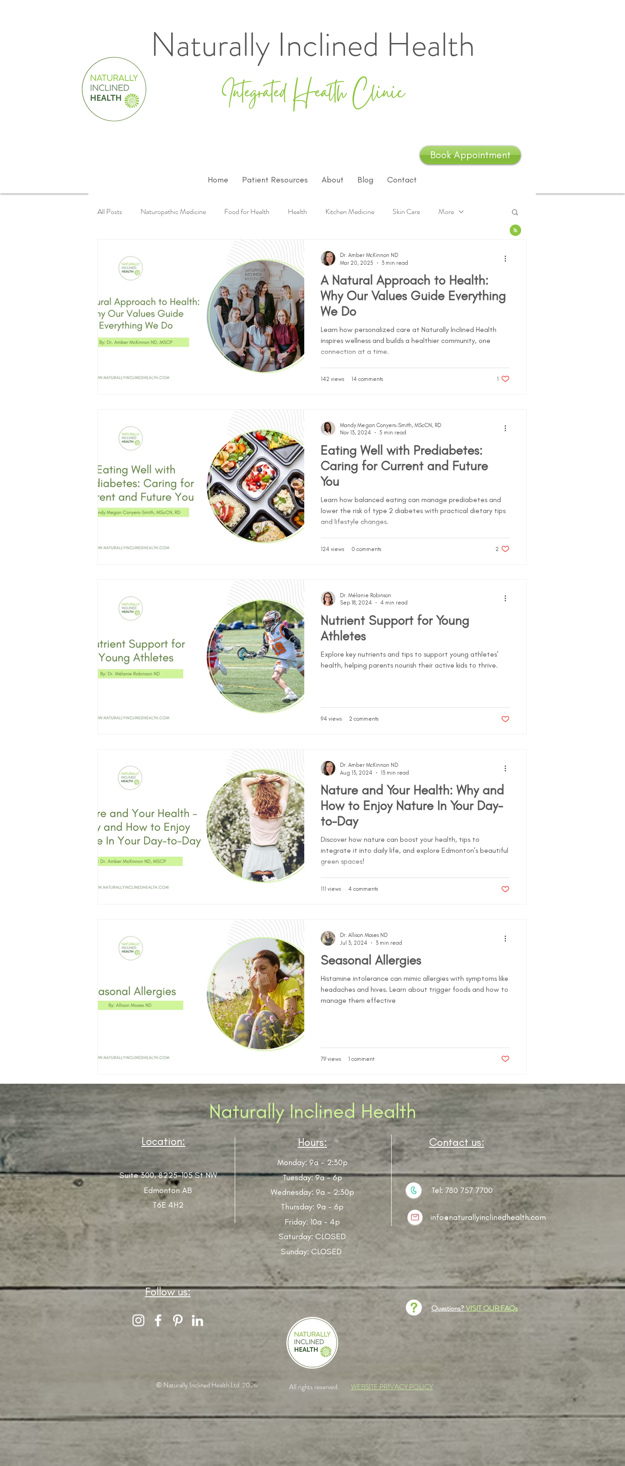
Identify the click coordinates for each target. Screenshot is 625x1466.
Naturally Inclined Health (312, 1111)
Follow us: (168, 1291)
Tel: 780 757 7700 (462, 1190)
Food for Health (246, 211)
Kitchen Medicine (349, 211)
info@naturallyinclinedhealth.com (488, 1217)
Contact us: (457, 1142)
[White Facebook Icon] (158, 1320)
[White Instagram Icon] (138, 1320)
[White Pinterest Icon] (178, 1320)
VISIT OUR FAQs (492, 1308)
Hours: (312, 1142)
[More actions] (508, 258)
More (446, 211)
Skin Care (406, 211)
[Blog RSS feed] (515, 231)
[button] (515, 213)
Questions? (448, 1308)
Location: (163, 1141)
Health (297, 211)
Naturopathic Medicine (173, 211)
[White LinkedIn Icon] (197, 1320)
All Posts (109, 211)
